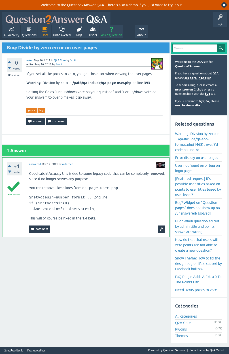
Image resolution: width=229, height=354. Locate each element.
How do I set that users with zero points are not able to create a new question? (197, 245)
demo (133, 5)
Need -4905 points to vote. (196, 290)
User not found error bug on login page (197, 168)
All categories (186, 316)
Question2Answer (187, 66)
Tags (79, 35)
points (31, 110)
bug (41, 110)
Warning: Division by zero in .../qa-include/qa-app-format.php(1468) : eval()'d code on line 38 (197, 142)
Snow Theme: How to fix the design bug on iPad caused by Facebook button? (198, 263)
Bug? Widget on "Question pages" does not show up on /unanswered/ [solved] (197, 207)
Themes (181, 336)
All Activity (11, 35)
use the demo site (187, 105)
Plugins (181, 329)
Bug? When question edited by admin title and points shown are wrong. (197, 226)
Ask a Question (111, 35)
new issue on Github (189, 89)
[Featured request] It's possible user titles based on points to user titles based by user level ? (198, 187)
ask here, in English (197, 78)
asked (29, 60)
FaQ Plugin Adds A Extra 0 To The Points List (198, 279)
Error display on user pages (196, 158)
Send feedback (13, 350)
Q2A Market (217, 350)
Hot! (45, 35)
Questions (29, 35)
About (141, 35)
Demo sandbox (36, 350)
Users (93, 35)
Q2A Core (60, 60)
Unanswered (62, 35)
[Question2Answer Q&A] (56, 18)
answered (35, 164)
